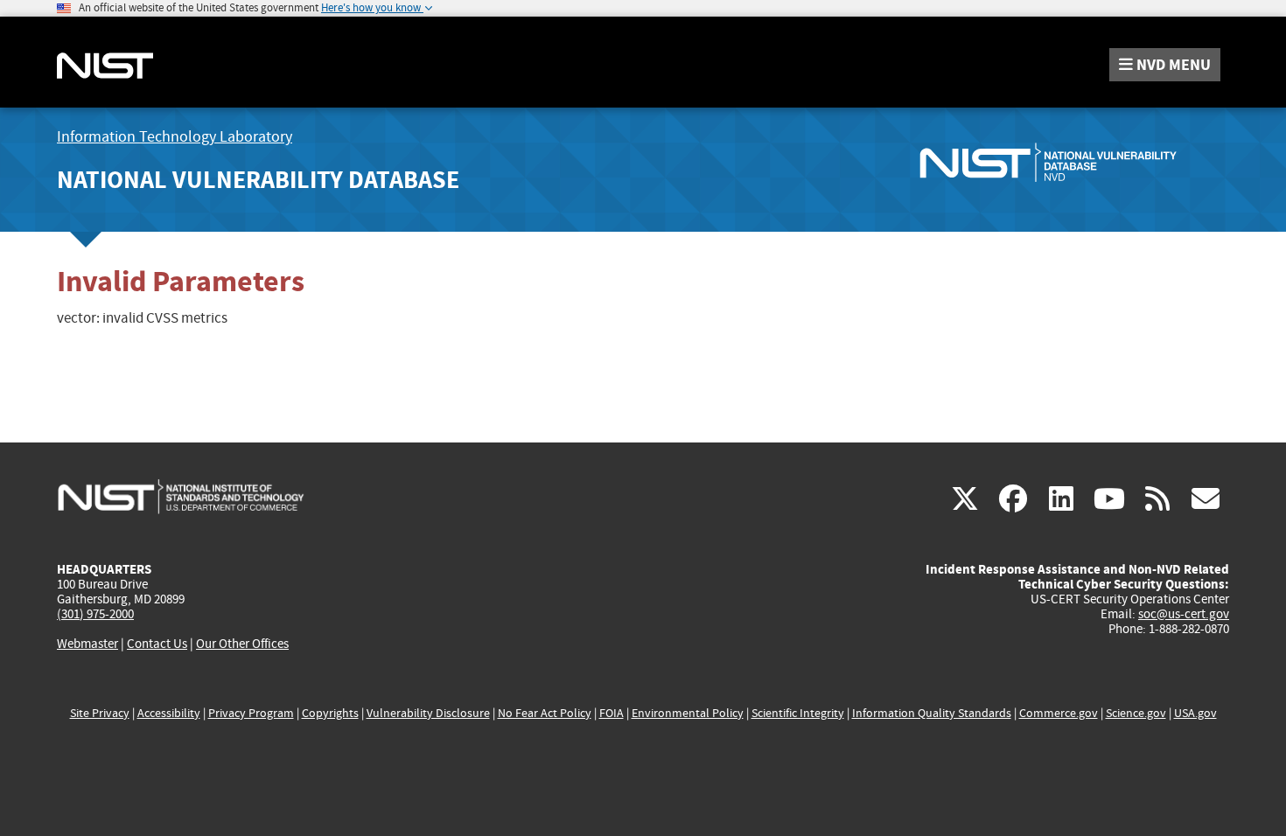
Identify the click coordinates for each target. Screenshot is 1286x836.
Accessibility (168, 713)
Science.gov (1136, 713)
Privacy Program (251, 713)
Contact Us (157, 643)
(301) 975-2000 (95, 614)
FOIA (611, 713)
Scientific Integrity (797, 713)
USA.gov (1195, 713)
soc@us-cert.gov (1183, 614)
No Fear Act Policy (544, 713)
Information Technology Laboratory (174, 137)
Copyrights (330, 713)
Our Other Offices (242, 644)
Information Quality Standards (931, 713)
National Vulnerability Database (258, 180)
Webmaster (87, 643)
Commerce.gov (1058, 713)
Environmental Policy (688, 713)
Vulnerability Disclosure (428, 713)
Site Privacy (99, 713)
